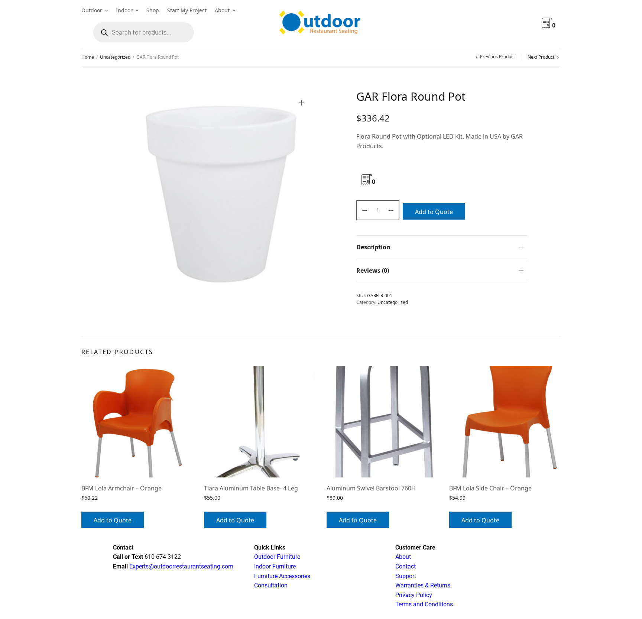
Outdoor (91, 10)
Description (373, 247)
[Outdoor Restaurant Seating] (321, 24)
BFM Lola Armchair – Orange (121, 488)
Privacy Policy (413, 595)
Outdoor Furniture (277, 556)
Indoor (124, 10)
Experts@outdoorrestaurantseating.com (180, 566)
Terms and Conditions (424, 604)
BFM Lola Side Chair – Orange (490, 488)
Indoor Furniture (275, 566)
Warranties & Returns (422, 585)
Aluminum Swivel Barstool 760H (371, 488)
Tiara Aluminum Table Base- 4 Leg (251, 488)
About (222, 10)
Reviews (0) (372, 270)
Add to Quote (434, 212)
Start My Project (187, 10)
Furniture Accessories (282, 576)
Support (405, 576)
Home (87, 57)
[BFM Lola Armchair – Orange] (137, 421)
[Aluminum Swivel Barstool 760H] (382, 421)
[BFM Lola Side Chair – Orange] (505, 421)
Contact (405, 566)
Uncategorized (115, 57)
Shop (152, 10)
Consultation (271, 585)
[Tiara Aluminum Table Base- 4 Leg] (259, 421)
